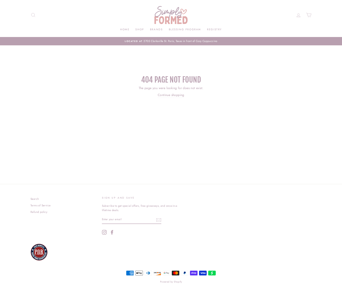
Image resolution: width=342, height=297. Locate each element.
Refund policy (38, 212)
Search (34, 199)
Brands (156, 29)
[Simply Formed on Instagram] (104, 232)
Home (124, 29)
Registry (214, 29)
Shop (139, 29)
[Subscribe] (158, 219)
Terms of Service (40, 205)
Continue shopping (171, 95)
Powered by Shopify (171, 282)
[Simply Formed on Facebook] (112, 232)
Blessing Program (185, 29)
